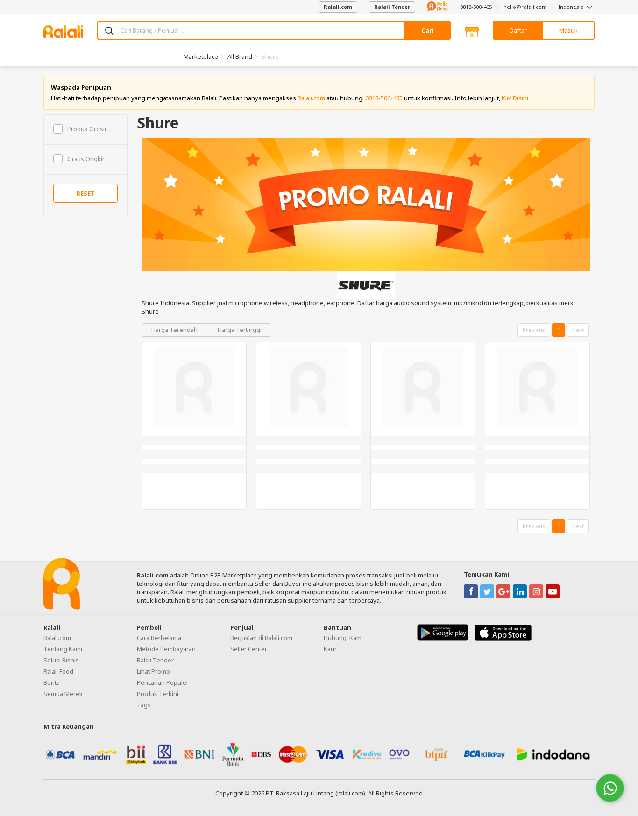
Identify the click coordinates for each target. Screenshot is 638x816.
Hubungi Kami (343, 637)
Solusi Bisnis (61, 660)
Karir (330, 649)
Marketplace (201, 56)
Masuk (568, 30)
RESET (86, 193)
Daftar (518, 30)
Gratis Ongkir (86, 159)
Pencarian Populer (163, 682)
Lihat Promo (153, 671)
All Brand (239, 56)
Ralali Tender (392, 6)
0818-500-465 (476, 6)
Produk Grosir (87, 129)
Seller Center (248, 649)
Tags (144, 705)
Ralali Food (58, 671)
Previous (534, 329)
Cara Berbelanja (159, 637)
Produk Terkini (157, 693)
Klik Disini (515, 98)
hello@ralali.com (525, 6)
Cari (427, 30)
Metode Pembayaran (166, 649)
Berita (51, 682)
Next (578, 329)
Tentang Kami (62, 649)
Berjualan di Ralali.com (261, 637)
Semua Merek (63, 693)
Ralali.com (338, 6)
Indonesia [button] (572, 6)
